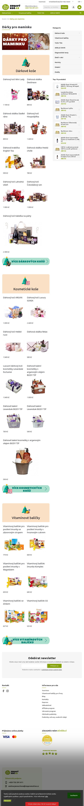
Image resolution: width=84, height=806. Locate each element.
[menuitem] (9, 13)
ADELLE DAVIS (60, 48)
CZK (79, 1)
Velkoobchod (46, 705)
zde (46, 796)
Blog (43, 696)
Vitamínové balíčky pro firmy (59, 2)
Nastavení (7, 800)
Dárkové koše (60, 33)
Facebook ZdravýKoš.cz (3, 691)
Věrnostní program (49, 711)
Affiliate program (48, 708)
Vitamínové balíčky (62, 38)
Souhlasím (74, 795)
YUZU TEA (58, 43)
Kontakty (45, 699)
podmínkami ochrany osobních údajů (52, 669)
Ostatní (57, 67)
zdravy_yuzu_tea (7, 691)
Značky (57, 72)
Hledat (64, 7)
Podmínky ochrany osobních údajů (54, 717)
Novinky (58, 62)
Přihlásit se (54, 666)
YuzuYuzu (42, 2)
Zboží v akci (59, 57)
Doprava (45, 702)
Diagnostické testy (61, 53)
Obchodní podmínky (49, 714)
